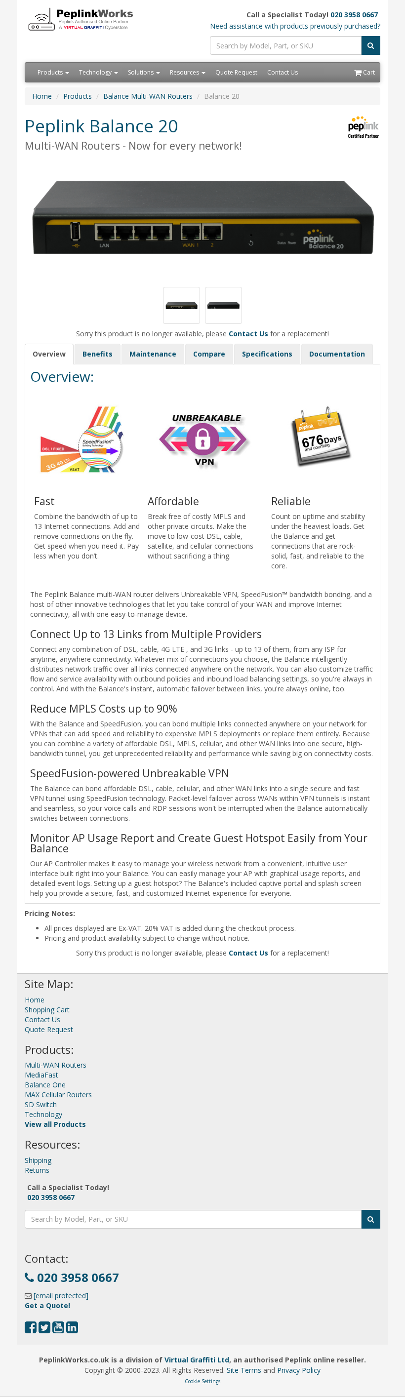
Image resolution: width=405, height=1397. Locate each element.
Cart (368, 72)
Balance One (45, 1084)
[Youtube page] (58, 1329)
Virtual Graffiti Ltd (196, 1359)
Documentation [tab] (337, 354)
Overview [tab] (49, 354)
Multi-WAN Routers (55, 1065)
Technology (96, 72)
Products (51, 72)
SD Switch (41, 1104)
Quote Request (236, 72)
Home (42, 96)
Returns (37, 1170)
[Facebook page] (31, 1329)
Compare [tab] (209, 354)
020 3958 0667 (354, 14)
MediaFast (41, 1074)
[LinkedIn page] (72, 1329)
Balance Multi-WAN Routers (148, 96)
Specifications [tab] (267, 354)
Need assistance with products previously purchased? (295, 26)
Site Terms (244, 1370)
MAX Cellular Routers (58, 1094)
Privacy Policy (299, 1370)
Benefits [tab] (97, 354)
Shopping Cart (47, 1009)
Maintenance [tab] (152, 354)
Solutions (141, 72)
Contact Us (282, 72)
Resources (185, 72)
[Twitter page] (44, 1329)
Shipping (38, 1160)
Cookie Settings (202, 1381)
